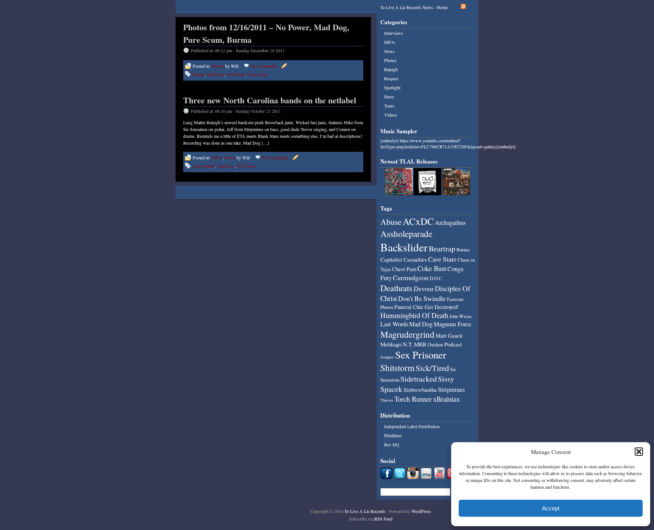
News (230, 157)
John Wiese (460, 316)
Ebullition (393, 435)
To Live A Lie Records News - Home (414, 7)
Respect (391, 78)
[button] (639, 451)
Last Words (394, 324)
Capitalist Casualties (403, 259)
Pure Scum (257, 74)
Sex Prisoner (420, 355)
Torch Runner (413, 399)
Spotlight (392, 87)
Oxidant (435, 344)
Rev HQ (391, 444)
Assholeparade (406, 234)
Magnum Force (452, 324)
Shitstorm (397, 368)
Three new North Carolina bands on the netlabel (269, 100)
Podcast (453, 344)
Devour (424, 288)
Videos (390, 115)
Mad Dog (215, 74)
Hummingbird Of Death (414, 315)
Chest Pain (404, 269)
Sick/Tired (432, 368)
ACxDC (418, 221)
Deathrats (396, 287)
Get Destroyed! (442, 306)
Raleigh (391, 69)
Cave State (442, 258)
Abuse (391, 221)
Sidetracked (418, 379)
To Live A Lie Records (364, 511)
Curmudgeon (410, 277)
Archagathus (450, 222)
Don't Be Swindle (422, 298)
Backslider (404, 247)
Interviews (393, 33)
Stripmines (451, 389)
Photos (218, 66)
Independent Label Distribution (412, 426)
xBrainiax (446, 399)
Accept (550, 508)
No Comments (264, 66)
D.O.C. (436, 278)
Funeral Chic (409, 306)
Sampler (387, 357)
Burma (199, 74)
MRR (420, 344)
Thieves (386, 400)
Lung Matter (204, 166)
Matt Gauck (449, 335)
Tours (389, 106)
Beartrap (442, 248)
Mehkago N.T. (396, 344)
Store (389, 97)
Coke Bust (431, 268)
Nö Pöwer (236, 74)
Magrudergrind (407, 334)
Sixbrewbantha (420, 389)
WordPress (421, 511)
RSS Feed (383, 519)
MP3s (217, 157)
